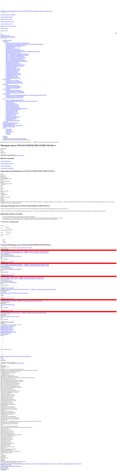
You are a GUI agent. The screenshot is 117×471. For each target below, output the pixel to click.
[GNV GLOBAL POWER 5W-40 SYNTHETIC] (58, 265)
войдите (30, 247)
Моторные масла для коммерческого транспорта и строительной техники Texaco (24, 44)
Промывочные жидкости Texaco (13, 63)
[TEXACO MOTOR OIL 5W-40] (58, 301)
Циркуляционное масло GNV (13, 120)
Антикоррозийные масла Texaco (13, 46)
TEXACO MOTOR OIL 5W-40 (8, 304)
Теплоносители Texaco (11, 67)
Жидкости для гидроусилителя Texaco (14, 50)
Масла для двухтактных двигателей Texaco (16, 57)
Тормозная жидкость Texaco (12, 70)
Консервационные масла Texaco (13, 52)
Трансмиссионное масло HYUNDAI (14, 83)
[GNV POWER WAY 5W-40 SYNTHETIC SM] (58, 252)
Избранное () (12, 466)
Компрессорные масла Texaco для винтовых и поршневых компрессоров (23, 51)
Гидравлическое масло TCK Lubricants (15, 91)
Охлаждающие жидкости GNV (13, 109)
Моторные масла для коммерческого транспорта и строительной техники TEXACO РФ (26, 95)
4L (3, 240)
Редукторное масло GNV (12, 112)
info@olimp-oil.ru (4, 28)
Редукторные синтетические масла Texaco (15, 45)
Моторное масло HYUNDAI (12, 80)
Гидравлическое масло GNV (12, 104)
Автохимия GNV (10, 102)
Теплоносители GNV (11, 114)
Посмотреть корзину (5, 35)
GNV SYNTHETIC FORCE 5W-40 (8, 282)
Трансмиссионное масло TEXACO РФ (15, 96)
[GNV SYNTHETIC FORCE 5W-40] (58, 278)
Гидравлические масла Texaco (13, 49)
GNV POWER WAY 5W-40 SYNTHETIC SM (11, 256)
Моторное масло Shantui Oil (12, 85)
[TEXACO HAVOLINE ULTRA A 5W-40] (58, 312)
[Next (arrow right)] (2, 355)
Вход (8, 468)
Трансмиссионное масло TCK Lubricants (15, 92)
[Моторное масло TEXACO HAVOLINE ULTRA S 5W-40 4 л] (58, 289)
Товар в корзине (20, 155)
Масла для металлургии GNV (13, 107)
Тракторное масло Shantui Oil (12, 87)
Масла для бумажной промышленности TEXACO (17, 55)
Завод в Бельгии (9, 131)
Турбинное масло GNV (11, 118)
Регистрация (4, 468)
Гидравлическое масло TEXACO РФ (14, 97)
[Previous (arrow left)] (1, 355)
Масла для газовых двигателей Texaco (15, 56)
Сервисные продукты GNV (12, 113)
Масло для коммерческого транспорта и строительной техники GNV (22, 101)
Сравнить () (18, 466)
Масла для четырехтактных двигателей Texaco (16, 61)
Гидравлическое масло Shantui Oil (13, 86)
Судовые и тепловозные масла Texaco (14, 66)
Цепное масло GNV (10, 119)
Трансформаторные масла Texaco (13, 74)
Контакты (8, 132)
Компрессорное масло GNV (12, 106)
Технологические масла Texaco (13, 69)
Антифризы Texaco (10, 47)
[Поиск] (13, 12)
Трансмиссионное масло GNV (13, 117)
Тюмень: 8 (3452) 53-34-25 (7, 17)
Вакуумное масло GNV (11, 103)
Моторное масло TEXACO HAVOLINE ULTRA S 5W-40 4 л (14, 293)
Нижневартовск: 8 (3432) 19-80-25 (8, 26)
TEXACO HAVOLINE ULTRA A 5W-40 (10, 316)
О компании (9, 129)
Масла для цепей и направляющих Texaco (15, 60)
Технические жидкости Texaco (13, 68)
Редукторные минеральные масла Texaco (15, 64)
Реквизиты (8, 130)
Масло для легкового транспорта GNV (15, 100)
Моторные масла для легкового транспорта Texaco (17, 43)
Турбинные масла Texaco (12, 75)
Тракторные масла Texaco (12, 72)
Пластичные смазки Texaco (12, 62)
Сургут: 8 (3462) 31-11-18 (6, 23)
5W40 (4, 242)
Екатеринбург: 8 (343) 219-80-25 (8, 14)
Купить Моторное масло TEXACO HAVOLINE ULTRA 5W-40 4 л (16, 356)
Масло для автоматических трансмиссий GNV (16, 108)
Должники (8, 133)
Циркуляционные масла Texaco (13, 78)
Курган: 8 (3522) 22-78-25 (6, 19)
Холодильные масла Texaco (12, 76)
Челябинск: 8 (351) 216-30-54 (7, 21)
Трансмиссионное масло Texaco (13, 73)
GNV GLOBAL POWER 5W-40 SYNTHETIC (11, 269)
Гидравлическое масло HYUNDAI (14, 81)
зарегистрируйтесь (22, 247)
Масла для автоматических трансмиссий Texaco (17, 53)
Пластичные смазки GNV (12, 110)
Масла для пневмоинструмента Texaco (15, 58)
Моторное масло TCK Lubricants (13, 90)
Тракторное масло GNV (11, 115)
